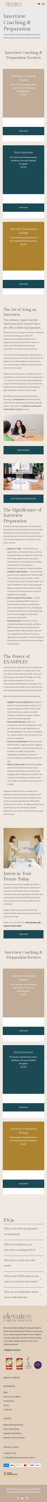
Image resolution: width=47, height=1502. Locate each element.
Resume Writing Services (13, 1425)
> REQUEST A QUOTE (12, 1350)
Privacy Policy (9, 1401)
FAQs (6, 1392)
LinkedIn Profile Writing (12, 1433)
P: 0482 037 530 (10, 1453)
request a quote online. (13, 926)
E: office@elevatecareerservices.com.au (19, 1458)
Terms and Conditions (12, 1397)
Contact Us (8, 1410)
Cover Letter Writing (11, 1429)
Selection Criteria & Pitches (14, 1438)
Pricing (6, 1405)
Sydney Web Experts (32, 1492)
